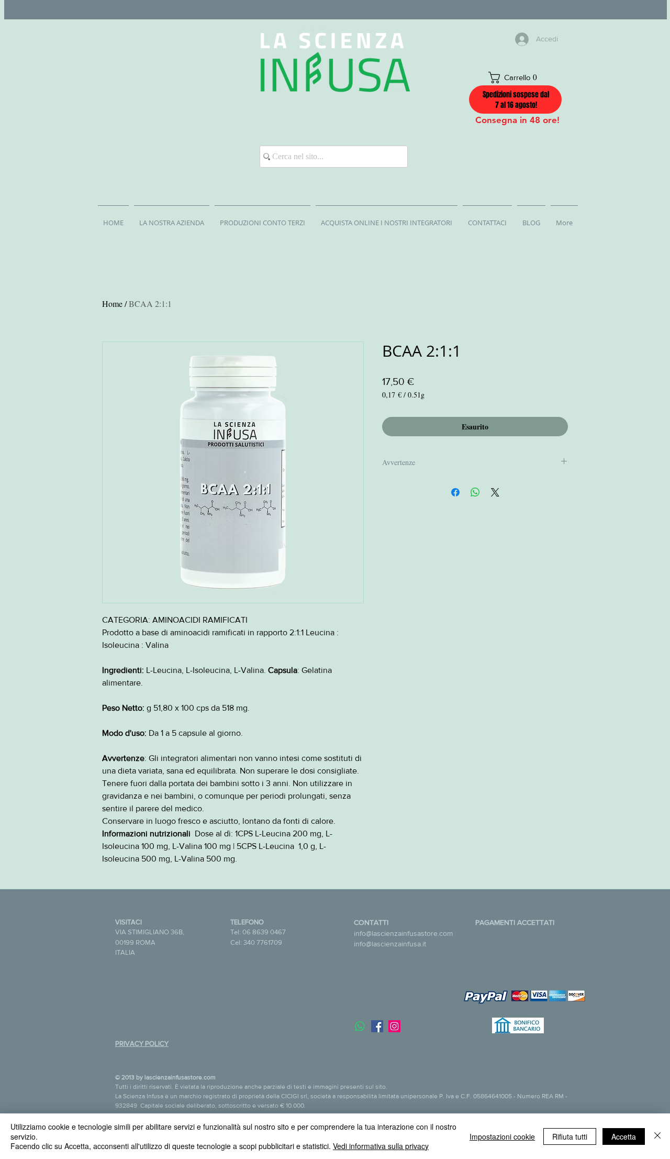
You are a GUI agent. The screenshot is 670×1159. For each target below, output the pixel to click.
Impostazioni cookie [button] (502, 1136)
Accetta (623, 1136)
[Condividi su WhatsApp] (475, 492)
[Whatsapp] (360, 1026)
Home (112, 303)
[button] (518, 77)
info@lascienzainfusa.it (390, 944)
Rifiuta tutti (569, 1136)
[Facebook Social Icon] (377, 1026)
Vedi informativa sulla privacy (381, 1146)
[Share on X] (495, 492)
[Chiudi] (657, 1136)
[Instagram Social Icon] (394, 1026)
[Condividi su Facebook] (455, 492)
